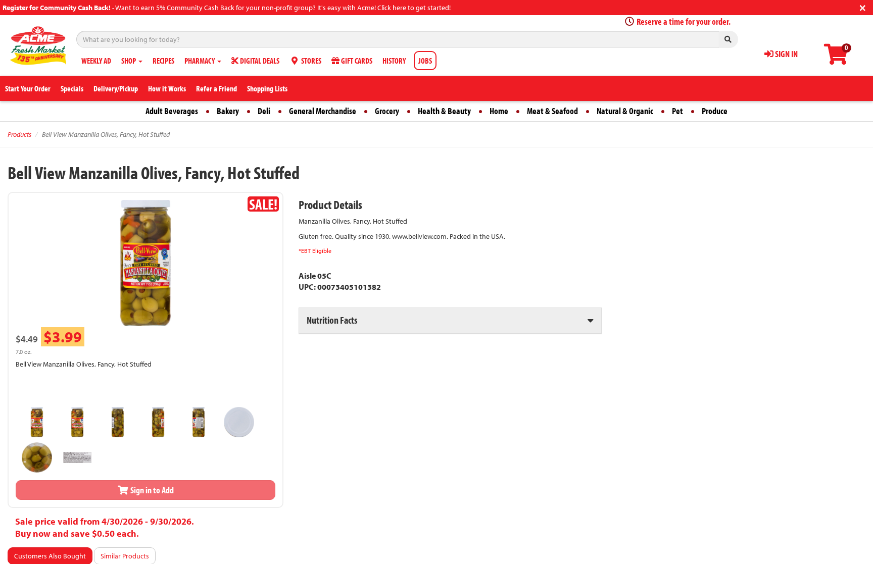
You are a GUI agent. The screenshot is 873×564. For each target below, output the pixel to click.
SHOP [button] (129, 61)
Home (499, 111)
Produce (715, 111)
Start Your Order (28, 88)
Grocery (387, 111)
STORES (310, 61)
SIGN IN (785, 54)
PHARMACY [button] (200, 61)
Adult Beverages (172, 111)
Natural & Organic (625, 111)
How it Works (167, 88)
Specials (72, 88)
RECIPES (163, 61)
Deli (264, 111)
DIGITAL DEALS (258, 61)
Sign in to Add (151, 490)
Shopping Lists (267, 88)
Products (19, 134)
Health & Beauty (444, 111)
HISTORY (394, 61)
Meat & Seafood (552, 111)
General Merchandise (322, 111)
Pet (677, 111)
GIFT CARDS (356, 61)
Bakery (228, 111)
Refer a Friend (216, 88)
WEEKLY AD (96, 61)
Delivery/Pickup (115, 88)
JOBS (425, 61)
